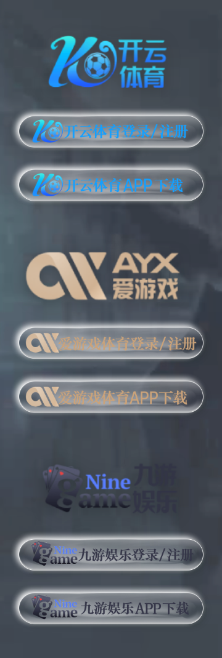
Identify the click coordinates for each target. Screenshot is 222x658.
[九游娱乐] (111, 483)
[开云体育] (111, 59)
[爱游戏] (111, 271)
